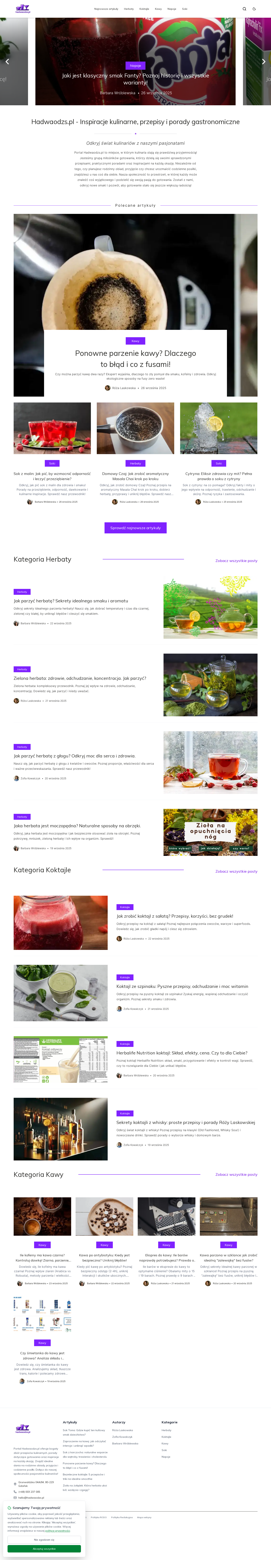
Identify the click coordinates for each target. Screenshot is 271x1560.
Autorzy (118, 1422)
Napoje (172, 9)
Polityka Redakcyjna (122, 1517)
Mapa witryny (144, 1517)
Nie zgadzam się (44, 1539)
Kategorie (170, 1422)
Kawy (158, 9)
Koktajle (144, 9)
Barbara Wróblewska (125, 1443)
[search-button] (244, 9)
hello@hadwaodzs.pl (31, 1497)
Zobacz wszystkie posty (237, 560)
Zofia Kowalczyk (122, 1436)
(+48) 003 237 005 (29, 1491)
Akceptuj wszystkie (44, 1548)
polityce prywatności (57, 1530)
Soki (184, 9)
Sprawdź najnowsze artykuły (135, 527)
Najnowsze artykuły (106, 9)
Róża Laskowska (122, 1430)
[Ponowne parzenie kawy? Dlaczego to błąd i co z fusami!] (136, 305)
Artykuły (70, 1422)
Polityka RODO (99, 1517)
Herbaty (129, 9)
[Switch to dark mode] (254, 9)
